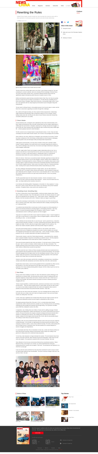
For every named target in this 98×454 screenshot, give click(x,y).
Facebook (53, 447)
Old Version (78, 1)
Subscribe (55, 5)
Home (33, 5)
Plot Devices (18, 406)
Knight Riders (71, 417)
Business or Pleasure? (51, 406)
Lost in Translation (35, 406)
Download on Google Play (67, 443)
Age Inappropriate (72, 403)
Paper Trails (71, 396)
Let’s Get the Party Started (37, 421)
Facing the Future (67, 28)
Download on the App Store (67, 440)
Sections (48, 5)
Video (62, 5)
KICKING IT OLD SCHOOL (74, 410)
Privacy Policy (60, 449)
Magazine (40, 5)
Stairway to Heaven (67, 37)
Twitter (59, 447)
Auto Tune (18, 421)
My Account (40, 447)
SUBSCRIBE (37, 432)
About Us (46, 447)
